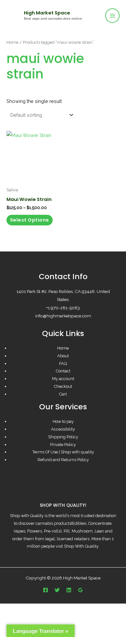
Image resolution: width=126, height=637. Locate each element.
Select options (29, 220)
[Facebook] (45, 590)
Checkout (63, 386)
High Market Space (47, 13)
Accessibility (63, 429)
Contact (63, 371)
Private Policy (63, 444)
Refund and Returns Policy (63, 459)
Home (12, 42)
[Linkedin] (68, 590)
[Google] (80, 590)
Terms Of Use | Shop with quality (63, 452)
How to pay (63, 421)
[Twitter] (57, 590)
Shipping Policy (63, 436)
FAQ (63, 363)
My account (63, 378)
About (63, 355)
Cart (63, 394)
